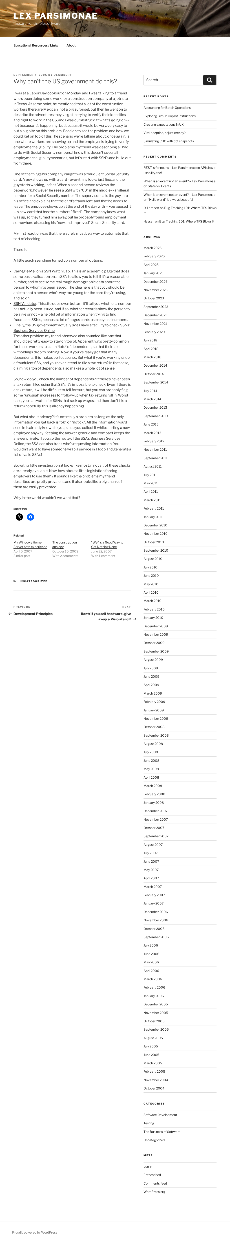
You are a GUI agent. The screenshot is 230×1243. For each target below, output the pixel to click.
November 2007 (156, 819)
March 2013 (152, 433)
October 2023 (154, 298)
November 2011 (155, 449)
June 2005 (151, 1055)
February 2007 (154, 895)
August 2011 (153, 466)
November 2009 (156, 634)
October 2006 (154, 929)
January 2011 (153, 517)
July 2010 (150, 567)
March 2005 (153, 1063)
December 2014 (155, 365)
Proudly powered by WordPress (34, 1232)
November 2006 (156, 920)
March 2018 (152, 357)
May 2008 (151, 769)
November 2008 (156, 718)
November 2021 (155, 323)
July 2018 (150, 340)
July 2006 (151, 945)
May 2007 (151, 870)
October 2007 (154, 828)
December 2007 (156, 811)
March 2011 (152, 500)
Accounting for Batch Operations (167, 107)
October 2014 (154, 374)
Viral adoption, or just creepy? (165, 133)
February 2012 (154, 441)
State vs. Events (159, 186)
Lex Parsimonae (55, 16)
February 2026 (154, 256)
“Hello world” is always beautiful (170, 199)
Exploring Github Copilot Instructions (170, 116)
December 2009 (156, 626)
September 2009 (156, 651)
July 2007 (151, 853)
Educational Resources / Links (35, 45)
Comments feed (155, 1183)
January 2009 (154, 710)
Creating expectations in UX (164, 124)
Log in (148, 1166)
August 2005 (153, 1038)
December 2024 (155, 281)
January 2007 (154, 903)
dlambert (63, 74)
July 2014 (150, 391)
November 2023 (156, 290)
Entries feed (152, 1175)
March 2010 (152, 601)
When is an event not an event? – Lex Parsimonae (179, 181)
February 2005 (154, 1071)
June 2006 (151, 954)
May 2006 (151, 962)
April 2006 (151, 971)
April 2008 (151, 777)
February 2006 (154, 987)
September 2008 (156, 735)
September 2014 (156, 382)
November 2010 (156, 533)
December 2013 (155, 407)
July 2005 (151, 1046)
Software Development (160, 1115)
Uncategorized (34, 581)
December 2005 (156, 1004)
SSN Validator (24, 303)
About (71, 45)
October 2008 (154, 727)
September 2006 (156, 937)
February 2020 (154, 332)
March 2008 (153, 786)
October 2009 (154, 643)
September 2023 (156, 307)
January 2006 (154, 996)
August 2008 (153, 744)
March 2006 (153, 979)
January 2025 (153, 273)
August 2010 (153, 559)
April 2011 (151, 491)
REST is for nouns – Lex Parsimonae (170, 167)
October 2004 (154, 1088)
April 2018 (151, 349)
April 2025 (151, 265)
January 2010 (153, 617)
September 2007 (156, 836)
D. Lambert (151, 208)
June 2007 (151, 861)
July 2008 (151, 752)
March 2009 (153, 693)
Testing (149, 1123)
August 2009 (153, 660)
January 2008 (154, 802)
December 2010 (155, 525)
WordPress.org (154, 1192)
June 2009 (151, 676)
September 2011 (156, 458)
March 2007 (153, 887)
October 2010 (154, 542)
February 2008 (154, 794)
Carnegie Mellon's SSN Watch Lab (41, 271)
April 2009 (151, 685)
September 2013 (156, 416)
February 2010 (154, 609)
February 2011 (154, 508)
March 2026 (152, 248)
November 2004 (156, 1080)
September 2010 (156, 550)
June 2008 (151, 760)
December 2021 (155, 315)
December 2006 (156, 912)
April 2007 (151, 878)
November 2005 (156, 1013)
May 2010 (151, 584)
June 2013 (151, 424)
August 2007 (153, 844)
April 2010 (151, 592)
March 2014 (152, 399)
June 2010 (151, 575)
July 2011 (150, 475)
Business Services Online (34, 330)
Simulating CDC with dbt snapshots (169, 141)
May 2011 (151, 483)
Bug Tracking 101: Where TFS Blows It (186, 221)
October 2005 (154, 1021)
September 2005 (156, 1029)
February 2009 (154, 702)
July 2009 (151, 668)
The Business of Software (162, 1132)
